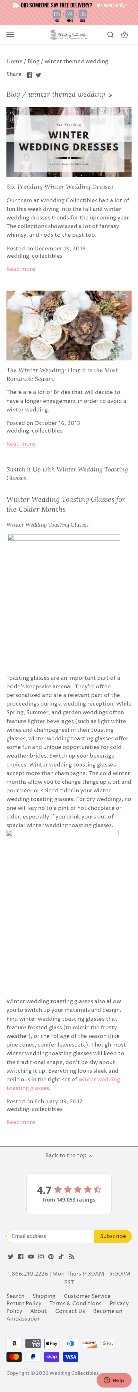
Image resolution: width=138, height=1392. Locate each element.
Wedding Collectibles (74, 1373)
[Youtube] (31, 1257)
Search (15, 1296)
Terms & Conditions (75, 1303)
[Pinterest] (51, 1257)
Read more (20, 269)
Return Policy (23, 1303)
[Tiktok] (61, 1257)
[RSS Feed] (110, 94)
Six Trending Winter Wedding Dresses (59, 186)
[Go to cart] (124, 35)
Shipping (44, 1296)
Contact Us (70, 1311)
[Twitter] (10, 1257)
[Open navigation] (10, 34)
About (38, 1311)
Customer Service (87, 1296)
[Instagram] (41, 1257)
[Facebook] (20, 1257)
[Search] (110, 35)
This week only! (110, 5)
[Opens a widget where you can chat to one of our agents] (114, 1381)
